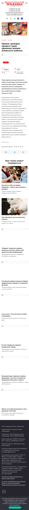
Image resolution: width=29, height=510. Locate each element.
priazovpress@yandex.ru (14, 14)
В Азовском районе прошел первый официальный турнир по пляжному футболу (15, 283)
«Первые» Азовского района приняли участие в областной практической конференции (13, 250)
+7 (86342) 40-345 (14, 9)
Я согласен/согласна (14, 507)
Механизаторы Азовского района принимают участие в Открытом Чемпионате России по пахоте (14, 378)
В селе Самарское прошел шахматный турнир (11, 346)
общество (5, 142)
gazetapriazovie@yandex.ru (14, 12)
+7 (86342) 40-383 (14, 11)
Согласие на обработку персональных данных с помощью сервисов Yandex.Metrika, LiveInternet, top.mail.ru (13, 483)
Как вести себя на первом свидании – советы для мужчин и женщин (14, 187)
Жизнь (6, 62)
